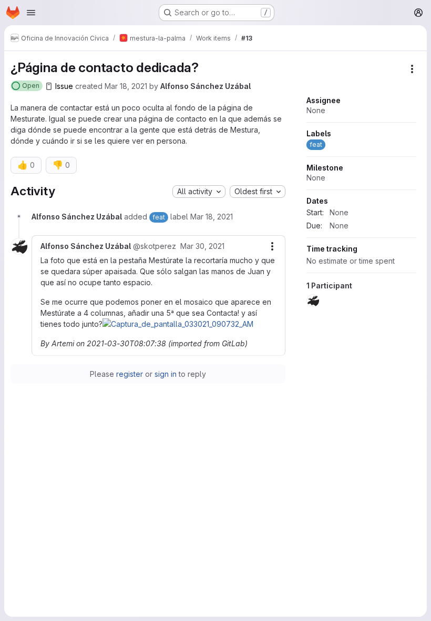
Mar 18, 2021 (126, 86)
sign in (166, 373)
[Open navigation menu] (31, 12)
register (129, 373)
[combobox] (198, 191)
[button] (177, 323)
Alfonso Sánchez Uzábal (205, 86)
